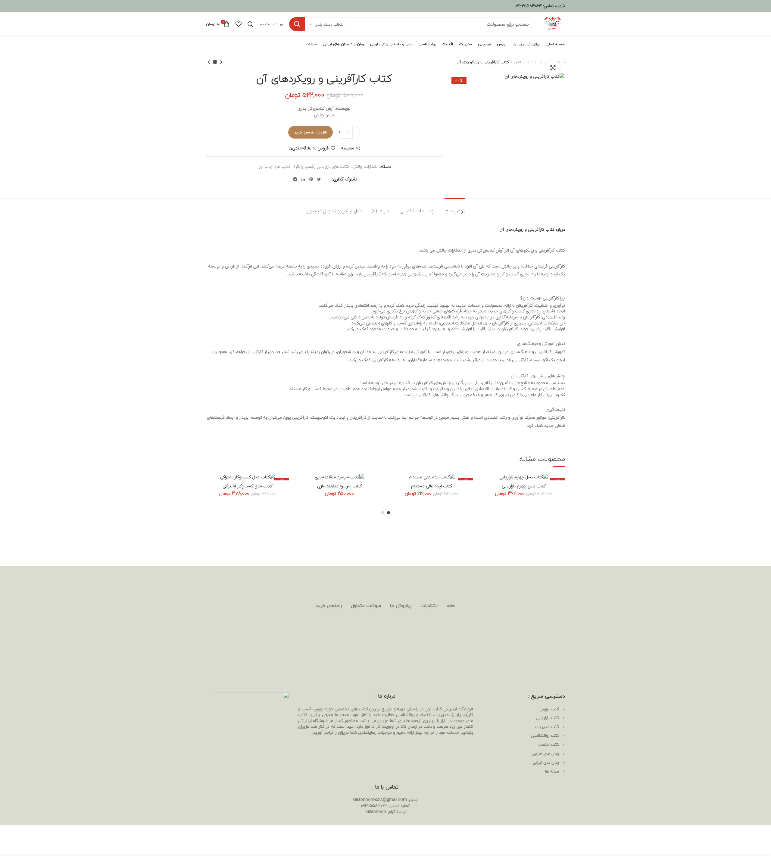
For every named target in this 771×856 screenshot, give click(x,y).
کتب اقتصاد (548, 744)
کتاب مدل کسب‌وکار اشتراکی (247, 486)
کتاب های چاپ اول (274, 166)
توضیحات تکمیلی (417, 211)
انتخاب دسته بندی (329, 24)
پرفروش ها (400, 605)
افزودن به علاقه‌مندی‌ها (309, 148)
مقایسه (347, 148)
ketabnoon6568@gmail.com (380, 799)
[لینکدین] (303, 179)
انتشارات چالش (526, 62)
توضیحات (455, 211)
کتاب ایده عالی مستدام (431, 486)
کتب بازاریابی (547, 717)
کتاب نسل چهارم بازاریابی (523, 486)
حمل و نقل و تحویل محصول (334, 211)
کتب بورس (549, 709)
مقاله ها (552, 771)
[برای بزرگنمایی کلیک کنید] (552, 67)
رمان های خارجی (545, 753)
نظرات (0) (381, 211)
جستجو (297, 24)
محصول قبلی (221, 62)
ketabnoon (376, 811)
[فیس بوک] (327, 179)
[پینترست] (311, 179)
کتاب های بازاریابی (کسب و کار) (321, 166)
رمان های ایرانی (545, 762)
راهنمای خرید (329, 605)
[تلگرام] (295, 179)
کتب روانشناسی (545, 735)
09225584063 (528, 6)
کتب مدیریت (547, 726)
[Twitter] (319, 179)
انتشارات (429, 605)
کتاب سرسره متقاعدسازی (339, 486)
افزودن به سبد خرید (310, 132)
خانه (451, 605)
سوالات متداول (366, 605)
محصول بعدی (209, 62)
